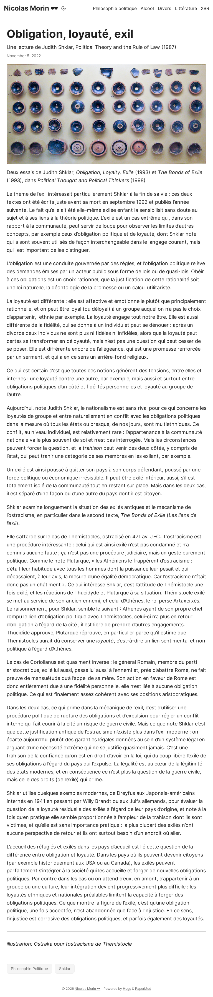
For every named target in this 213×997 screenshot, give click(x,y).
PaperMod (143, 988)
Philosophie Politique (29, 968)
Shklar (64, 968)
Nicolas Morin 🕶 (31, 8)
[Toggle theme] (63, 8)
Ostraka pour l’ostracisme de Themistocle (83, 944)
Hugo (127, 988)
